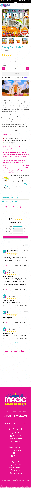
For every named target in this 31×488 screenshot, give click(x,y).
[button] (25, 265)
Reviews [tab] (5, 242)
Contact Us (17, 456)
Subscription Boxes (16, 447)
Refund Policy (17, 464)
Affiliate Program (17, 438)
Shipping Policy (17, 467)
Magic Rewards (17, 436)
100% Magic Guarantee (10, 197)
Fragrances (17, 441)
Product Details (8, 193)
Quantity (5, 65)
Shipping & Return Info (10, 201)
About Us (17, 462)
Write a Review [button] (16, 237)
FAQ (17, 453)
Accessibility (17, 470)
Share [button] (6, 265)
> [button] (20, 343)
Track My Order (17, 450)
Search (17, 433)
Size (3, 59)
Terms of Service (17, 473)
